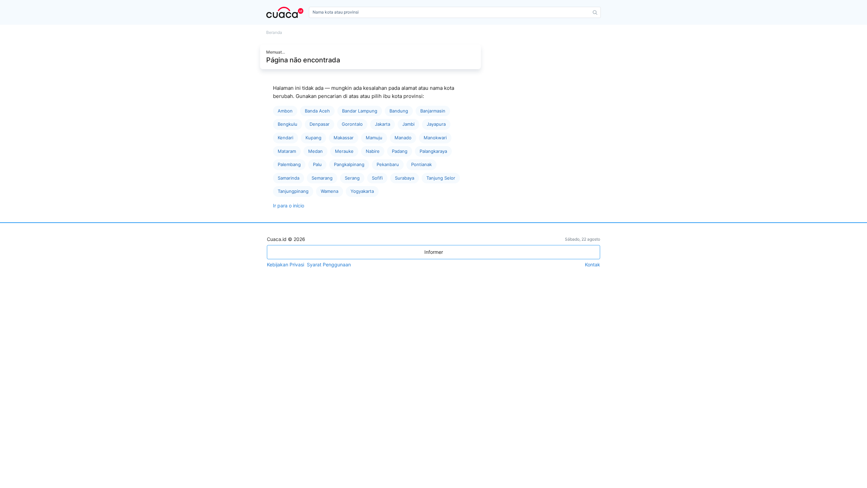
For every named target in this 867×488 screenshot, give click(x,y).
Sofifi (377, 178)
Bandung (398, 111)
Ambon (285, 111)
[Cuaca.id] (286, 12)
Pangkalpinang (349, 164)
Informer (433, 252)
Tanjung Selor (440, 178)
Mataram (287, 151)
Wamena (329, 191)
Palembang (289, 164)
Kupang (313, 137)
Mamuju (374, 137)
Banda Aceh (317, 111)
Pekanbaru (388, 164)
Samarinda (288, 178)
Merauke (344, 151)
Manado (403, 137)
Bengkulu (287, 124)
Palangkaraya (433, 151)
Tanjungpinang (293, 191)
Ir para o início (288, 205)
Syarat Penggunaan (329, 264)
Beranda (274, 32)
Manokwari (435, 137)
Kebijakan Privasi (285, 264)
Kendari (285, 137)
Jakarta (382, 124)
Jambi (408, 124)
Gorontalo (352, 124)
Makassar (344, 137)
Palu (317, 164)
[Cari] (595, 12)
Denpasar (320, 124)
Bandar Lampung (359, 111)
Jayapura (436, 124)
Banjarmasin (432, 111)
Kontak (592, 264)
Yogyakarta (362, 191)
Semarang (322, 178)
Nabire (373, 151)
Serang (352, 178)
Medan (315, 151)
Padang (399, 151)
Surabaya (404, 178)
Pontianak (421, 164)
